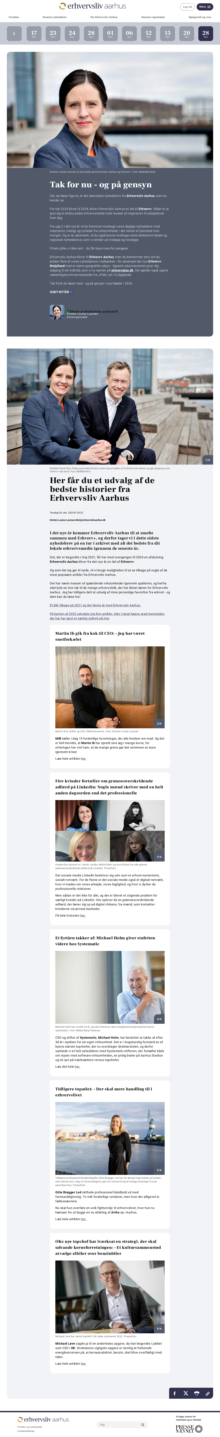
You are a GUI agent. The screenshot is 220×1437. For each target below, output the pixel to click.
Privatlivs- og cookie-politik (29, 1427)
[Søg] (143, 1424)
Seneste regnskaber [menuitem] (153, 17)
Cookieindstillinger (26, 1431)
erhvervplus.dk (122, 270)
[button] (196, 1393)
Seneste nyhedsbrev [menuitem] (55, 17)
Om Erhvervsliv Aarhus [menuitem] (104, 17)
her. (83, 758)
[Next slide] (14, 33)
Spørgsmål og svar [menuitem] (200, 17)
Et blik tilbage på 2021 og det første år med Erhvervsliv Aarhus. (95, 605)
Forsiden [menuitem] (14, 17)
